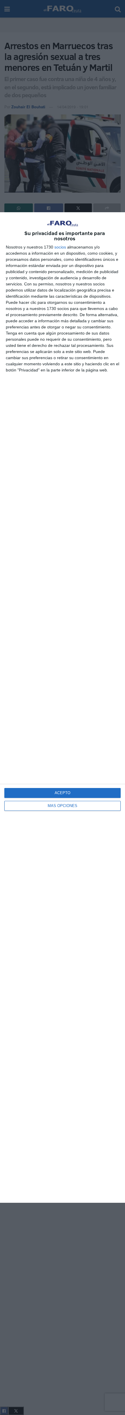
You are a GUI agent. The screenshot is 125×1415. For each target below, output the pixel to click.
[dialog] (62, 707)
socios (60, 247)
